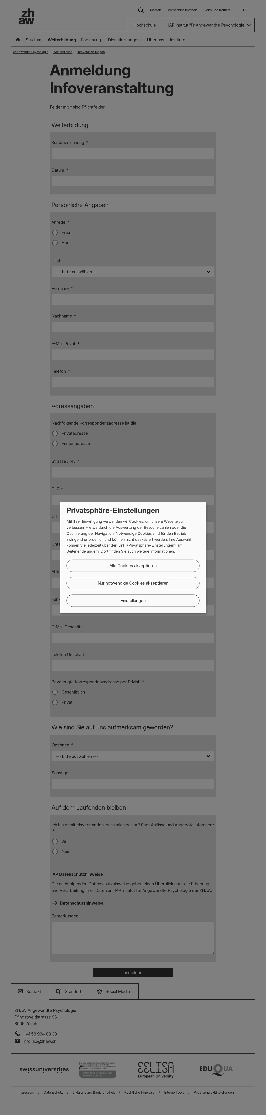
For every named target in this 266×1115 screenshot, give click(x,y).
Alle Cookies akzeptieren (133, 565)
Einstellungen (133, 600)
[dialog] (133, 557)
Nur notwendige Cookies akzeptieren (133, 583)
